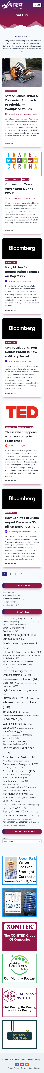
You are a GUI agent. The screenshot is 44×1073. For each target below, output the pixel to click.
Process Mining (7, 775)
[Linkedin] (17, 1064)
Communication (13, 638)
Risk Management (15, 793)
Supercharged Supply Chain (14, 808)
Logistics (9, 727)
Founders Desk (10, 91)
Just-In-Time (32, 715)
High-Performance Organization (20, 692)
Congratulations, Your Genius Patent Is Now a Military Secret (21, 352)
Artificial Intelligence (11, 622)
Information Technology (19, 704)
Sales (7, 800)
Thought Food (10, 262)
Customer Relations (28, 651)
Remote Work (33, 787)
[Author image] (6, 114)
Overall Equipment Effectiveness (15, 761)
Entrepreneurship (14, 674)
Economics (32, 661)
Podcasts (25, 179)
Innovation (12, 711)
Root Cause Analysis (13, 797)
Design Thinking (35, 655)
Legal (30, 724)
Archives (5, 838)
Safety (31, 797)
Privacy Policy (13, 1068)
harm (25, 43)
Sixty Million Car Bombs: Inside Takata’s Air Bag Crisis (22, 272)
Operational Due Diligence (14, 744)
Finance (31, 679)
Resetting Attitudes (16, 790)
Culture (8, 652)
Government (31, 683)
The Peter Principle (33, 816)
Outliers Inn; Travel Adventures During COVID (19, 189)
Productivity (27, 775)
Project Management (14, 777)
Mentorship (10, 738)
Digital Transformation (14, 661)
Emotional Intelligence (17, 671)
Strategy (33, 804)
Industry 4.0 (34, 698)
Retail (26, 790)
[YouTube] (22, 1064)
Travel (18, 819)
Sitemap (37, 1068)
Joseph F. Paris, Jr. (16, 114)
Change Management (19, 635)
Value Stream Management (17, 821)
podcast (20, 768)
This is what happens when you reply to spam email (21, 436)
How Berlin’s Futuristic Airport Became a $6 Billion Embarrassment (22, 522)
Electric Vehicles (7, 668)
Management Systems (25, 728)
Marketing (29, 735)
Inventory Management (13, 715)
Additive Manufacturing (10, 619)
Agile (23, 619)
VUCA (36, 822)
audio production (26, 622)
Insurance (26, 712)
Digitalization (10, 658)
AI (29, 618)
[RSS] (27, 1064)
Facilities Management (12, 679)
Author (36, 622)
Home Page (18, 36)
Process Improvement (18, 771)
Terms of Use (26, 1068)
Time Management (9, 819)
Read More (10, 143)
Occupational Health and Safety (15, 741)
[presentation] (22, 72)
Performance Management (20, 764)
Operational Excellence (18, 750)
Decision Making (21, 655)
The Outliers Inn (16, 198)
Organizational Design (18, 757)
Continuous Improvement (19, 645)
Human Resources (15, 698)
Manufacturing (12, 731)
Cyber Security (8, 655)
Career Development (15, 627)
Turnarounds (27, 819)
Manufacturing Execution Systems (12, 735)
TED (12, 446)
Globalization (11, 682)
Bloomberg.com (16, 281)
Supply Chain (13, 811)
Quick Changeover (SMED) (10, 784)
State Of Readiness (15, 804)
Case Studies (10, 631)
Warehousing (7, 825)
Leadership (13, 719)
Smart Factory (18, 801)
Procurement (17, 775)
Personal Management (9, 768)
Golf (23, 683)
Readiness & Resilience (14, 787)
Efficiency (32, 665)
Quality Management (15, 780)
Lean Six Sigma (14, 723)
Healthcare (10, 686)
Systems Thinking (32, 812)
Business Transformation (14, 624)
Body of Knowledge (12, 179)
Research (5, 790)
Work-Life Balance (19, 825)
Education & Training (15, 664)
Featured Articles (9, 595)
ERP (31, 675)
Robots (31, 794)
